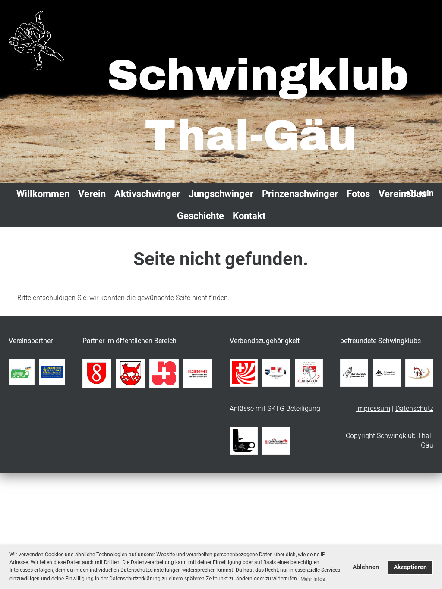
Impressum (373, 408)
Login (423, 192)
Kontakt (249, 215)
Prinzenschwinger (300, 193)
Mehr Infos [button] (312, 579)
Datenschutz (414, 408)
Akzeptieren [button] (410, 567)
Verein (92, 193)
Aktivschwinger (147, 193)
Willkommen (42, 193)
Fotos (358, 193)
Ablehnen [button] (366, 567)
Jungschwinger (221, 193)
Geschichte (200, 215)
